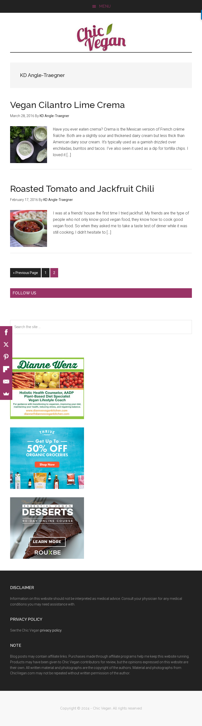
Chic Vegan (101, 37)
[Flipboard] (6, 369)
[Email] (6, 381)
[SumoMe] (6, 394)
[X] (6, 344)
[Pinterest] (6, 357)
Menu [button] (105, 6)
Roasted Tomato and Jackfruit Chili (82, 188)
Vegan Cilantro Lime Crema (67, 105)
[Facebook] (6, 332)
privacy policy (50, 630)
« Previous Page (25, 274)
